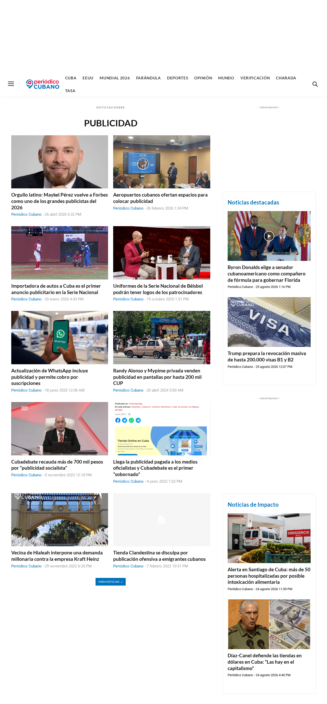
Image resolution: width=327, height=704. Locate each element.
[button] (315, 84)
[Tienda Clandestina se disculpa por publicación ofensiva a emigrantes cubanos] (161, 520)
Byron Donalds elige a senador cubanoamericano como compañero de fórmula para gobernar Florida (267, 273)
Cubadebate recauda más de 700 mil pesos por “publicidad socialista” (57, 465)
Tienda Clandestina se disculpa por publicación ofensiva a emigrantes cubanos (159, 556)
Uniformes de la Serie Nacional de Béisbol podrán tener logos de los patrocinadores (158, 289)
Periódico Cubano (26, 214)
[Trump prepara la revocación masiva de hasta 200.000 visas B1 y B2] (269, 322)
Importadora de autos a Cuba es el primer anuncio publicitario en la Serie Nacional (56, 289)
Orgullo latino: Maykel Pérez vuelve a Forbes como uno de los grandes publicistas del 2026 (59, 201)
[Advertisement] (163, 35)
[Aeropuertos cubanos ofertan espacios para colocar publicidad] (161, 162)
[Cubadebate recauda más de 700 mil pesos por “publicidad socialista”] (59, 428)
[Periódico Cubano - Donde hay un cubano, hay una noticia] (42, 84)
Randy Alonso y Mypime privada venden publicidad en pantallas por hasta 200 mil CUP (157, 377)
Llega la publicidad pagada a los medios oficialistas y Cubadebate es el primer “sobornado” (155, 468)
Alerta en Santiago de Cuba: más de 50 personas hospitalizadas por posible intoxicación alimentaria (269, 575)
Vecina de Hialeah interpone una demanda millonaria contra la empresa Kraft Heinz (57, 556)
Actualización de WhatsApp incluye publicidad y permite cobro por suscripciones (49, 377)
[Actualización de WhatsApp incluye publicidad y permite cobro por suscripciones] (59, 337)
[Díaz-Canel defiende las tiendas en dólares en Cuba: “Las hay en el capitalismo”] (269, 624)
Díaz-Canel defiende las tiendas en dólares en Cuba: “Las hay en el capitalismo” (265, 661)
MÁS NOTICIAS (108, 582)
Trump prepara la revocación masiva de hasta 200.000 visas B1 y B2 (267, 356)
